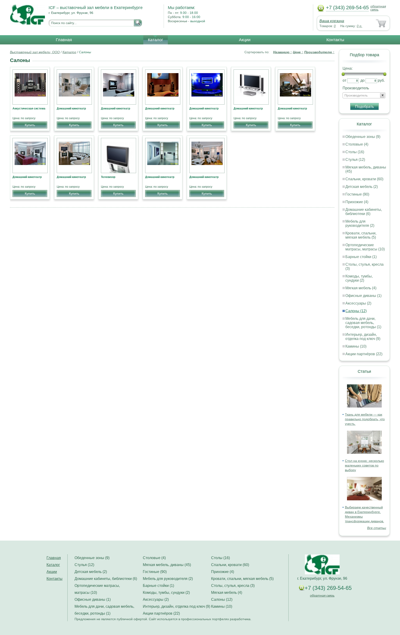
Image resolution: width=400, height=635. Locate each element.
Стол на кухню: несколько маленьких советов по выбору (364, 465)
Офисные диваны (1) (363, 296)
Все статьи (376, 528)
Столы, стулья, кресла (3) (233, 586)
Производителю (319, 52)
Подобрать (364, 107)
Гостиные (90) (357, 194)
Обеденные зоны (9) (362, 137)
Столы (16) (354, 152)
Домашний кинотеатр (71, 108)
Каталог (155, 39)
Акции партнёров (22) (363, 354)
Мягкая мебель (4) (360, 288)
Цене (298, 52)
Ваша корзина (331, 21)
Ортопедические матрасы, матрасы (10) (365, 247)
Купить (30, 125)
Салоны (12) (356, 311)
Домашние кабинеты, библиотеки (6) (363, 212)
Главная (64, 39)
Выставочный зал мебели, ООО (35, 52)
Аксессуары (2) (358, 303)
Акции (244, 39)
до (362, 80)
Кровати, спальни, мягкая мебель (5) (360, 235)
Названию (282, 52)
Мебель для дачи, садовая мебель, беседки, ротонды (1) (363, 323)
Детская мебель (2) (361, 187)
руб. (381, 80)
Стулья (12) (355, 160)
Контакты (335, 39)
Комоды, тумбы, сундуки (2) (359, 278)
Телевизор (108, 177)
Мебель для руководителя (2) (359, 223)
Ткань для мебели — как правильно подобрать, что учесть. (365, 419)
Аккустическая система (28, 108)
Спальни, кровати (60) (364, 179)
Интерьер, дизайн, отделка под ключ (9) (362, 337)
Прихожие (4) (356, 202)
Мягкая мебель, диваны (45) (167, 565)
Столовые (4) (356, 144)
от (344, 80)
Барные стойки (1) (361, 257)
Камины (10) (355, 346)
